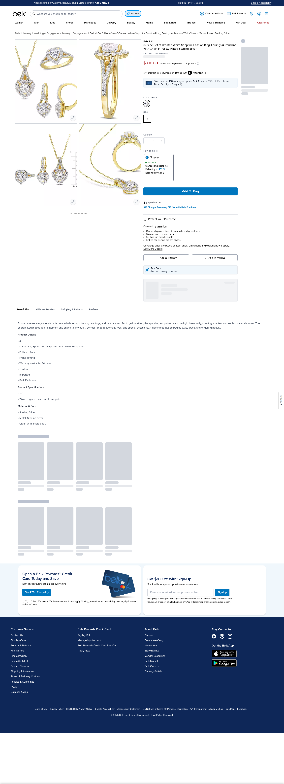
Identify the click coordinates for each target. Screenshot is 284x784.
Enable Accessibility (261, 2)
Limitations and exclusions (203, 245)
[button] (198, 63)
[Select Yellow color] (146, 103)
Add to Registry (168, 257)
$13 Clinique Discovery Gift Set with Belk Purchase (169, 207)
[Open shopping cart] (267, 13)
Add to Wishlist (217, 257)
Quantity (147, 134)
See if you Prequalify (171, 84)
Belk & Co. (149, 41)
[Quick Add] (262, 79)
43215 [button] (162, 169)
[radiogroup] (190, 119)
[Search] (34, 14)
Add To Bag (190, 191)
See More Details (152, 248)
